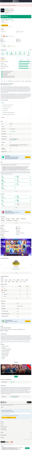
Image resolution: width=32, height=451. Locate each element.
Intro (2, 81)
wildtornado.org (7, 12)
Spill (6, 81)
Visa (4, 292)
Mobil (14, 81)
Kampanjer (22, 81)
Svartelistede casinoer (4, 429)
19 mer (13, 36)
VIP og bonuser (18, 81)
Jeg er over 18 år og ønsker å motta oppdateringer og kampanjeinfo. (10, 415)
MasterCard (5, 290)
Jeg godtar (27, 448)
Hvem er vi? (2, 423)
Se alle (30, 49)
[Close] (30, 5)
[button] (16, 191)
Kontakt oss (2, 425)
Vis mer (16, 376)
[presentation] (31, 21)
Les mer (19, 449)
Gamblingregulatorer (3, 428)
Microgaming (3, 220)
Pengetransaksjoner (10, 81)
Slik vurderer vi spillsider (4, 426)
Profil (4, 81)
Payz (4, 288)
